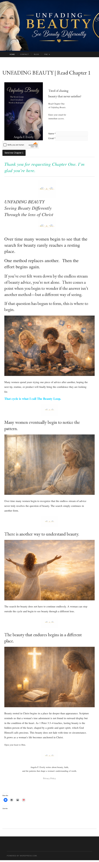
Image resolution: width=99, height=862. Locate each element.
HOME (12, 54)
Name (52, 133)
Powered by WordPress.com (22, 856)
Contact (24, 54)
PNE (46, 54)
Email (51, 138)
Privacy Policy (49, 778)
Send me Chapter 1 (14, 153)
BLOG (36, 54)
